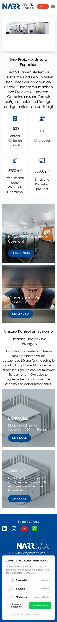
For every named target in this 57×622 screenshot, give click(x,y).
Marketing (21, 597)
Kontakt (17, 614)
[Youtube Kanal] (24, 528)
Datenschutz (38, 614)
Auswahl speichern (16, 605)
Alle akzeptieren (40, 605)
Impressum (26, 614)
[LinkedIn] (4, 528)
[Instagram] (14, 528)
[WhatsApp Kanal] (34, 528)
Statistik (20, 588)
